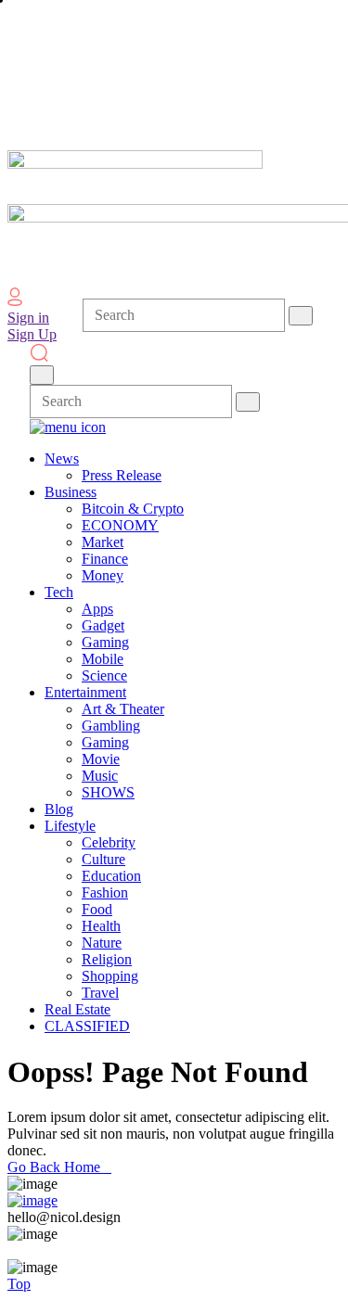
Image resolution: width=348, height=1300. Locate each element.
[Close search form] (42, 375)
